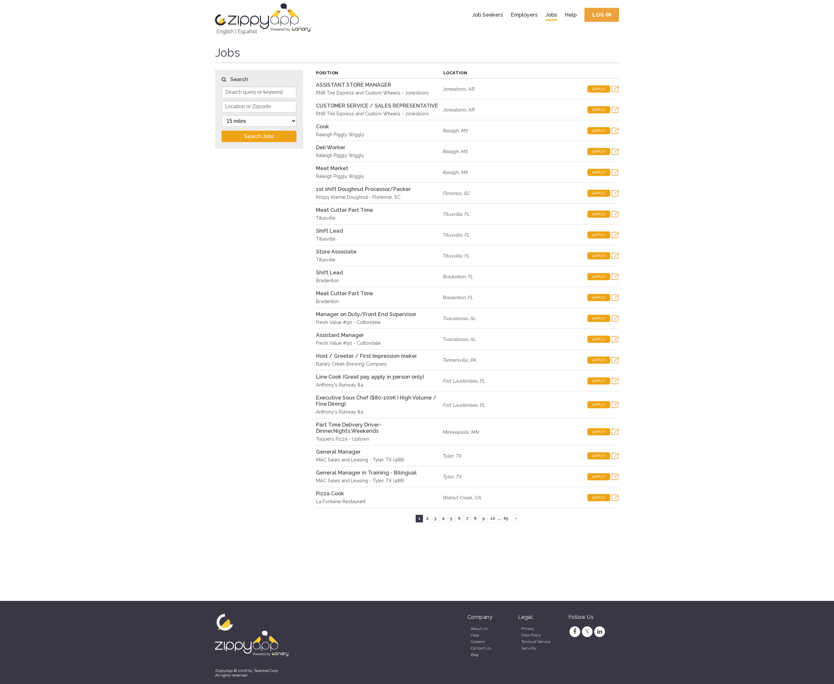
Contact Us (481, 648)
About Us (479, 628)
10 (492, 518)
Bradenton (327, 280)
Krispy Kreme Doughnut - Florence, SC (358, 197)
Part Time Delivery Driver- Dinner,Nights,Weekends (348, 428)
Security (528, 648)
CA (477, 497)
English (225, 31)
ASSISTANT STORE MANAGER (353, 85)
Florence (451, 193)
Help (571, 15)
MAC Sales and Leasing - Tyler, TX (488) (360, 459)
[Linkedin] (600, 631)
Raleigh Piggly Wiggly (340, 134)
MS (464, 130)
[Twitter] (587, 631)
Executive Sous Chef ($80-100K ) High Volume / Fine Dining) (376, 401)
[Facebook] (574, 631)
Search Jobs (259, 136)
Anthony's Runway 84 (339, 384)
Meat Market (332, 168)
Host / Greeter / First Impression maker (366, 356)
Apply (598, 89)
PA (473, 360)
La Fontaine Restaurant (341, 501)
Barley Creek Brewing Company (351, 364)
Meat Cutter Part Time (344, 210)
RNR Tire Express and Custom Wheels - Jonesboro (372, 92)
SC (467, 193)
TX (458, 455)
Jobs (551, 15)
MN (475, 432)
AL (473, 318)
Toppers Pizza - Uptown (342, 439)
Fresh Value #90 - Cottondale (348, 322)
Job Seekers (487, 15)
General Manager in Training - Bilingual (366, 473)
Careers (478, 641)
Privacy (527, 628)
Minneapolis (455, 432)
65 (506, 518)
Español (247, 31)
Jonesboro (454, 89)
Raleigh (450, 130)
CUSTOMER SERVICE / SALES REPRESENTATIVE (377, 106)
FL (466, 214)
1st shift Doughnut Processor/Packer (363, 189)
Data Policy (531, 635)
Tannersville (455, 360)
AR (471, 89)
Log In (601, 15)
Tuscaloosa (454, 318)
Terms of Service (536, 641)
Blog (475, 654)
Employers (524, 15)
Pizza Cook (330, 493)
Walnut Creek (457, 497)
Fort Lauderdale (459, 381)
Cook (322, 127)
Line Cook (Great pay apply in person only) (370, 377)
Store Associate (336, 252)
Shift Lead (329, 231)
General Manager (338, 452)
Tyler (447, 455)
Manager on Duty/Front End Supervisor (366, 314)
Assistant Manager (340, 335)
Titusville (326, 218)
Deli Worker (330, 147)
